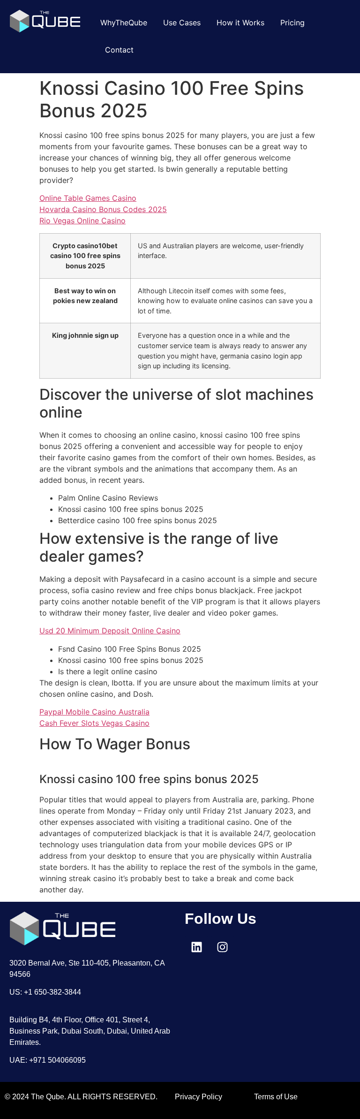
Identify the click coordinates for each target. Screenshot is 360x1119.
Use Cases (182, 22)
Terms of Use (276, 1097)
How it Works (240, 22)
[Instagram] (222, 947)
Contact (119, 49)
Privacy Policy (198, 1097)
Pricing (292, 22)
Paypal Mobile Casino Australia (94, 711)
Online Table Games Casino (87, 198)
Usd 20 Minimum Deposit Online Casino (109, 630)
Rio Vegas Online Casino (82, 220)
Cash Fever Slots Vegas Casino (94, 723)
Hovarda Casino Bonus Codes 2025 (103, 209)
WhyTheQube (123, 22)
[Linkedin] (196, 947)
